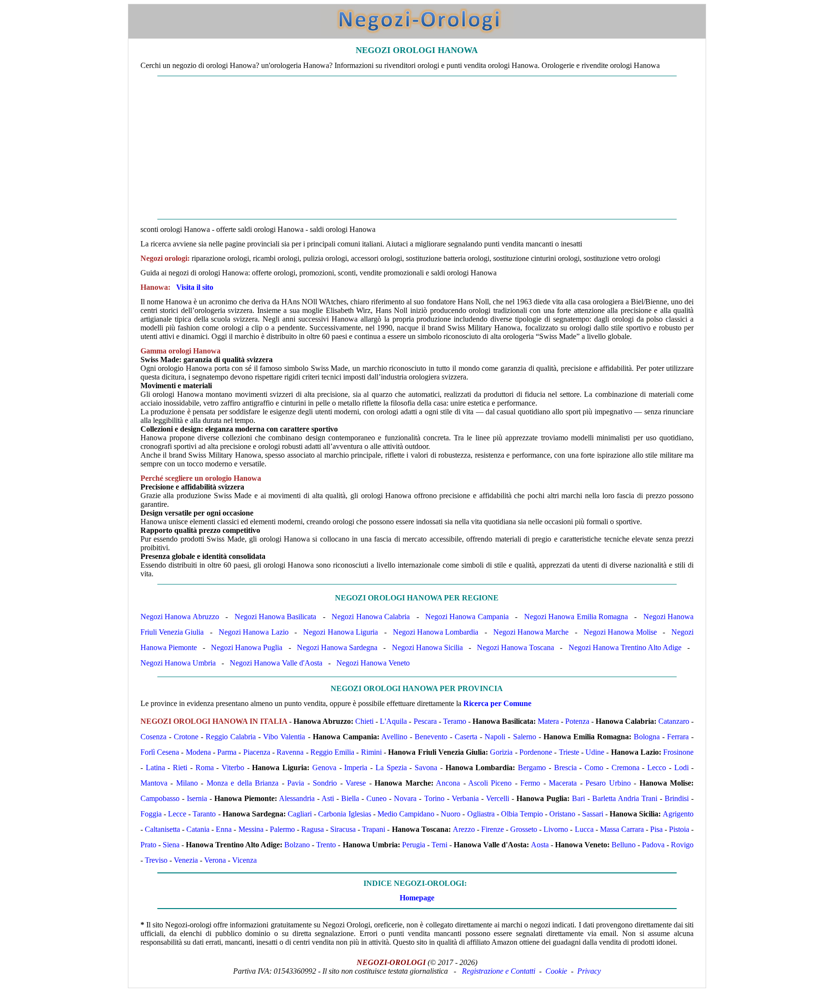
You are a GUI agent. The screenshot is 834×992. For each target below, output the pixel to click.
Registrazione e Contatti (498, 971)
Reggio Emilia (332, 752)
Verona (215, 860)
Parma (226, 752)
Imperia (355, 767)
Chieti (364, 721)
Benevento (431, 737)
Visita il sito (194, 287)
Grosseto (523, 829)
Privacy (589, 971)
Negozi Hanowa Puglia (246, 647)
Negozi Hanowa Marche (531, 632)
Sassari (592, 814)
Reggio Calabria (231, 737)
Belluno (624, 845)
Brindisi (677, 798)
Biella (350, 798)
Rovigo (682, 845)
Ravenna (290, 752)
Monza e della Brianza (242, 783)
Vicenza (244, 860)
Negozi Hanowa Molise (620, 632)
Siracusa (343, 829)
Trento (326, 845)
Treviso (156, 860)
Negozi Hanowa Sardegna (337, 647)
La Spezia (391, 767)
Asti (327, 798)
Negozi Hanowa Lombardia (436, 632)
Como (593, 767)
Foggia (151, 814)
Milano (187, 783)
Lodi (681, 767)
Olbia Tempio (522, 814)
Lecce (177, 814)
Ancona (448, 783)
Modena (198, 752)
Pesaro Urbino (607, 783)
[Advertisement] (417, 147)
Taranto (204, 814)
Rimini (371, 752)
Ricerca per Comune (497, 703)
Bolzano (297, 845)
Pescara (425, 721)
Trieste (569, 752)
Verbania (465, 798)
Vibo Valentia (284, 737)
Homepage (417, 898)
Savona (426, 767)
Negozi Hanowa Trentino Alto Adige (625, 647)
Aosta (540, 845)
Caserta (466, 737)
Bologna (647, 737)
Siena (171, 845)
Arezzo (464, 829)
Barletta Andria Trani (624, 798)
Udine (594, 752)
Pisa (656, 829)
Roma (204, 767)
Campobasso (160, 798)
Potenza (577, 721)
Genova (324, 767)
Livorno (555, 829)
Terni (439, 845)
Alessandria (297, 798)
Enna (224, 829)
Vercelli (497, 798)
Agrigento (678, 814)
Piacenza (256, 752)
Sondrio (325, 783)
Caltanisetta (162, 829)
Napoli (495, 737)
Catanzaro (673, 721)
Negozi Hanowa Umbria (178, 663)
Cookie (556, 971)
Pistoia (679, 829)
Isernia (197, 798)
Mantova (153, 783)
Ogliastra (481, 814)
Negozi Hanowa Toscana (515, 647)
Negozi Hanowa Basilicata (276, 616)
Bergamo (532, 767)
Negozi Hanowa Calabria (371, 616)
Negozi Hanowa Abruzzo (179, 616)
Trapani (373, 829)
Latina (155, 767)
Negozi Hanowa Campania (467, 616)
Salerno (524, 737)
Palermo (282, 829)
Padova (653, 845)
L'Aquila (393, 721)
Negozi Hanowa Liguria (340, 632)
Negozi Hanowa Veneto (373, 663)
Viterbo (233, 767)
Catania (197, 829)
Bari (578, 798)
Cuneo (376, 798)
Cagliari (300, 814)
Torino (434, 798)
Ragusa (312, 829)
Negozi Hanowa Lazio (254, 632)
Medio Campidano (405, 814)
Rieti (180, 767)
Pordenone (535, 752)
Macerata (563, 783)
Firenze (492, 829)
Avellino (394, 737)
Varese (356, 783)
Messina (251, 829)
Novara (405, 798)
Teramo (454, 721)
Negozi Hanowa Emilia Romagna (576, 616)
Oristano (562, 814)
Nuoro (450, 814)
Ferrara (678, 737)
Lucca (584, 829)
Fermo (530, 783)
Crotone (186, 737)
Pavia (295, 783)
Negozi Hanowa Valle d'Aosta (276, 663)
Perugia (413, 845)
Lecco (656, 767)
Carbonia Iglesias (344, 814)
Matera (548, 721)
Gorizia (501, 752)
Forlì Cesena (159, 752)
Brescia (565, 767)
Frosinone (678, 752)
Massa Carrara (622, 829)
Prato (148, 845)
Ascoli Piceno (490, 783)
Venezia (186, 860)
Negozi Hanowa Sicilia (427, 647)
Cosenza (153, 737)
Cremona (625, 767)
